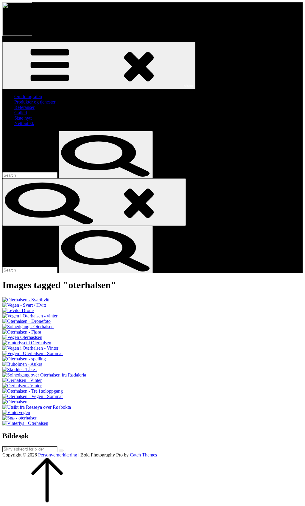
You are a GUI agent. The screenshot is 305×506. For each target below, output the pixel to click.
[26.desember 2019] (152, 300)
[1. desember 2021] (152, 380)
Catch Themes (143, 454)
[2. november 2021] (152, 364)
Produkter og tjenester (34, 101)
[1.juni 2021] (152, 369)
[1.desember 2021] (152, 348)
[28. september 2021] (152, 359)
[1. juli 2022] (152, 337)
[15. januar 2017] (152, 418)
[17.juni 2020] (152, 396)
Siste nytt (23, 118)
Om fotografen (28, 96)
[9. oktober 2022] (152, 407)
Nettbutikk (24, 123)
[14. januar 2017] (152, 423)
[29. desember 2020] (152, 326)
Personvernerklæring (57, 454)
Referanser (24, 107)
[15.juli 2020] (152, 391)
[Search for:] (30, 175)
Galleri (20, 112)
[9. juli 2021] (152, 353)
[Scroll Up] (47, 500)
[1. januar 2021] (152, 342)
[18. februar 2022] (152, 321)
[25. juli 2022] (152, 332)
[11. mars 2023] (152, 412)
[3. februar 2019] (152, 316)
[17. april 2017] (152, 402)
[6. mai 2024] (152, 305)
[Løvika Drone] (152, 310)
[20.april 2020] (152, 375)
